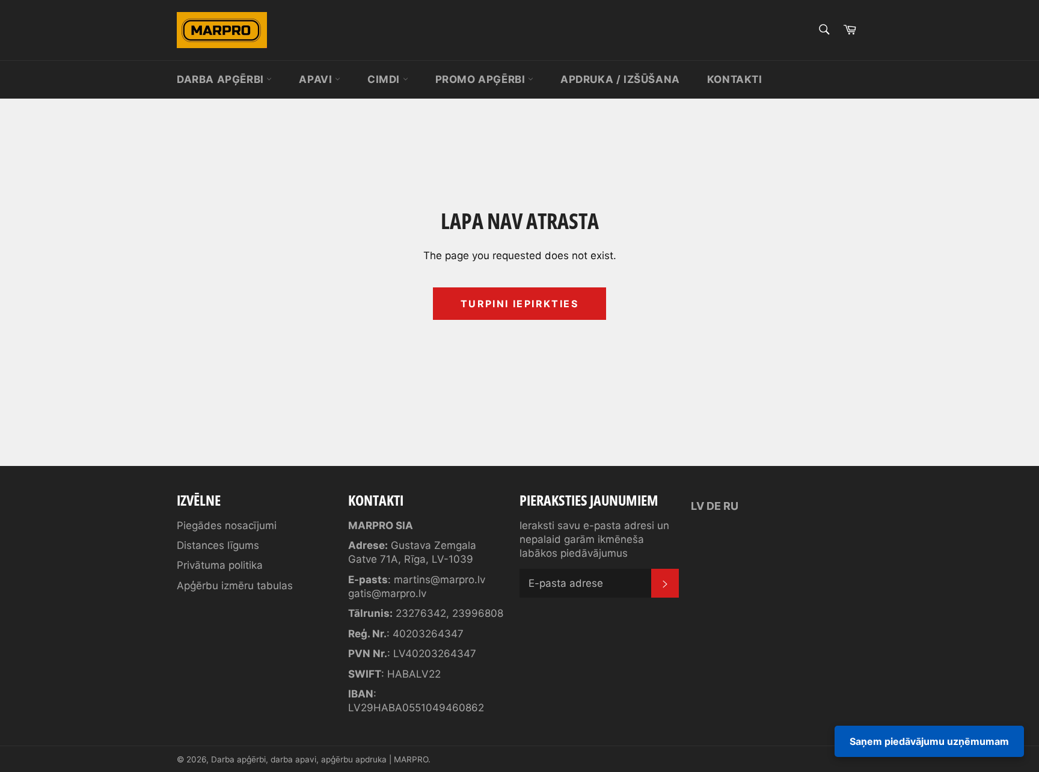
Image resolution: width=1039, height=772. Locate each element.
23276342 (421, 613)
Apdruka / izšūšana (620, 79)
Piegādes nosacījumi (227, 525)
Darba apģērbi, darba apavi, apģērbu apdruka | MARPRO (319, 759)
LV (697, 506)
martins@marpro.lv (439, 580)
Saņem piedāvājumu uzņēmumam (929, 741)
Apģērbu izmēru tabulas (235, 586)
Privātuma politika (220, 565)
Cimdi (385, 79)
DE (713, 506)
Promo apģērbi (481, 79)
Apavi (317, 79)
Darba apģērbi (221, 79)
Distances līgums (218, 545)
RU (730, 506)
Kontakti (734, 79)
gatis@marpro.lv (387, 593)
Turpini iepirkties (519, 304)
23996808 (477, 613)
